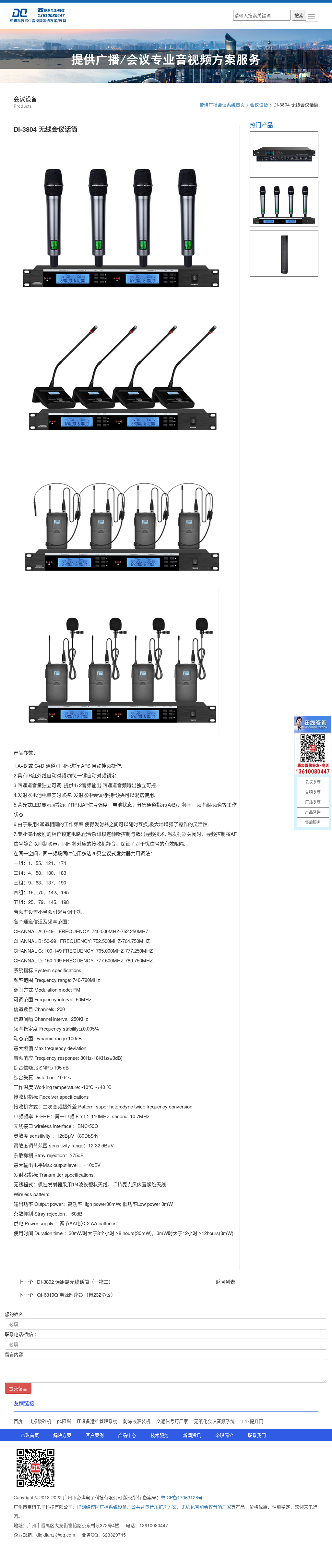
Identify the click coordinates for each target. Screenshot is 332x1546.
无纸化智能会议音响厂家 (206, 1506)
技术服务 (159, 1435)
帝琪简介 (224, 1435)
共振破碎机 (40, 1421)
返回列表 (225, 1281)
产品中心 (127, 1435)
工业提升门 (252, 1421)
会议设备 (259, 104)
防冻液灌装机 (136, 1421)
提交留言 (18, 1388)
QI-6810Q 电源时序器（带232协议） (76, 1294)
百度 (18, 1421)
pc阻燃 (64, 1421)
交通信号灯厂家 (172, 1421)
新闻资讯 (192, 1435)
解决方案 (62, 1435)
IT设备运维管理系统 (97, 1421)
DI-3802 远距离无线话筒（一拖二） (75, 1281)
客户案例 (95, 1435)
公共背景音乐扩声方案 (154, 1506)
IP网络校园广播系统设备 (102, 1506)
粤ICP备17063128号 (182, 1497)
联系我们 (257, 1435)
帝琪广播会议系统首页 (222, 104)
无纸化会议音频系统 (214, 1421)
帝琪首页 (30, 1435)
